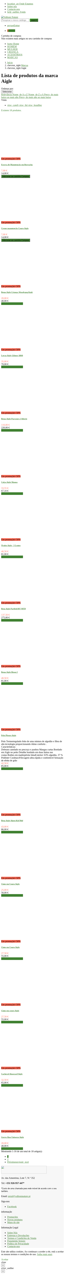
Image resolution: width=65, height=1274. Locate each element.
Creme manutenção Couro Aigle (15, 228)
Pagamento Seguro (16, 1241)
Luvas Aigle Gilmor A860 (12, 355)
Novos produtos (15, 1219)
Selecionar (7, 91)
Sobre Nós (12, 1232)
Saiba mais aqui (44, 1254)
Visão (4, 100)
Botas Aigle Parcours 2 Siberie (14, 419)
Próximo (18, 1162)
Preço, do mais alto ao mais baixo (35, 97)
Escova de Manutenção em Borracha (17, 164)
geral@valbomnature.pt (19, 1196)
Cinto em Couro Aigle (10, 884)
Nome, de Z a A (36, 94)
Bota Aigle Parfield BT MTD (13, 609)
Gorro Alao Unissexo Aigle (12, 1137)
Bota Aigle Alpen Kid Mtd (12, 820)
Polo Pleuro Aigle (8, 735)
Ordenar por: (7, 88)
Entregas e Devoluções (18, 1235)
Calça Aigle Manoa (9, 482)
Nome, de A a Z (20, 94)
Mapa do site (13, 1222)
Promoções (12, 1217)
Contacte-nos (13, 9)
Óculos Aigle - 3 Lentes (11, 545)
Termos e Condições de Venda (21, 1238)
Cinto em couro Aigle (10, 1011)
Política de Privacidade (18, 1243)
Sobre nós (12, 6)
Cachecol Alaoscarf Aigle (12, 1074)
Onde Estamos (20, 3)
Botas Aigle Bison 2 (9, 672)
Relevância (6, 94)
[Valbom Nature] (9, 17)
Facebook (12, 1206)
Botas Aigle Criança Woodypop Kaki (17, 292)
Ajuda (16, 12)
